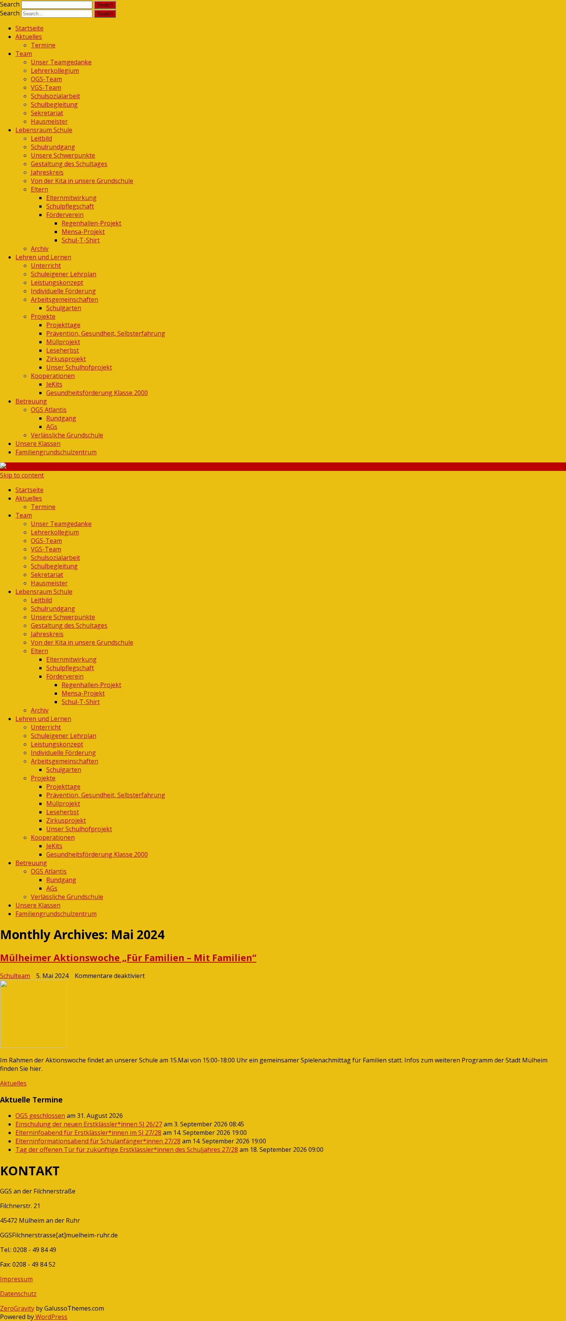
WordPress (50, 1317)
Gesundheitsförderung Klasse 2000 (97, 392)
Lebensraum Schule (43, 130)
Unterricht (46, 265)
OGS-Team (46, 79)
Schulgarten (63, 308)
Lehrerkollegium (55, 70)
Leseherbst (62, 350)
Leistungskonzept (57, 282)
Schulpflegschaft (70, 206)
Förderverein (65, 214)
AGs (51, 426)
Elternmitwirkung (71, 197)
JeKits (54, 384)
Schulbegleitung (54, 104)
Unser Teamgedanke (61, 62)
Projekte (43, 316)
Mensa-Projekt (83, 231)
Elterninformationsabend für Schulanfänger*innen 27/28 (98, 1141)
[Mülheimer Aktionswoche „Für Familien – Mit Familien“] (283, 1015)
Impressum (16, 1279)
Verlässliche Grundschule (67, 435)
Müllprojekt (63, 342)
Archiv (40, 248)
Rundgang (61, 418)
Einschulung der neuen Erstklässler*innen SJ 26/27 (88, 1124)
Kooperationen (53, 375)
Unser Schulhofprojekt (79, 367)
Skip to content (22, 475)
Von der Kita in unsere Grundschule (82, 180)
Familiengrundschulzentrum (56, 452)
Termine (43, 45)
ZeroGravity (17, 1308)
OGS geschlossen (40, 1115)
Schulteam (15, 975)
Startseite (29, 28)
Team (23, 53)
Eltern (39, 189)
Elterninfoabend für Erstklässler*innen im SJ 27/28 (88, 1132)
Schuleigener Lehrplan (63, 274)
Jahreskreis (47, 172)
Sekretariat (47, 113)
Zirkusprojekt (66, 359)
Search (10, 4)
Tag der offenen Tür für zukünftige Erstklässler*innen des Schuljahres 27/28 (126, 1149)
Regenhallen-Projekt (91, 223)
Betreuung (31, 401)
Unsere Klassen (37, 443)
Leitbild (41, 138)
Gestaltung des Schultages (69, 164)
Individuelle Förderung (63, 291)
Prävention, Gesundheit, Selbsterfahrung (105, 333)
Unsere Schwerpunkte (63, 155)
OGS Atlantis (49, 409)
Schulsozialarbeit (55, 96)
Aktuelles (28, 36)
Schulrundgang (53, 147)
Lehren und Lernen (43, 257)
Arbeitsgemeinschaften (64, 299)
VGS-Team (46, 87)
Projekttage (63, 325)
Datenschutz (18, 1293)
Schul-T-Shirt (81, 240)
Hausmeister (49, 121)
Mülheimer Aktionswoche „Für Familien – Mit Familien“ (128, 957)
